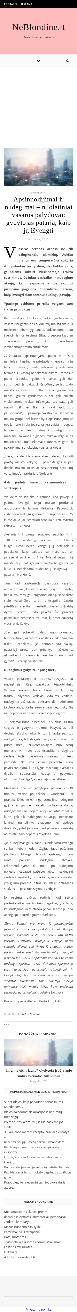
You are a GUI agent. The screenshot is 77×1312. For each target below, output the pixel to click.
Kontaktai (11, 4)
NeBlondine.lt (38, 27)
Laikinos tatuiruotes (18, 1247)
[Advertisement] (38, 103)
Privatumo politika (38, 1309)
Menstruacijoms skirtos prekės (25, 1212)
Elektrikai (10, 1252)
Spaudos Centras (28, 1014)
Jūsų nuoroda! (19, 1257)
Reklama (26, 4)
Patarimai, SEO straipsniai (22, 1232)
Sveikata (38, 192)
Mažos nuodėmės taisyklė (22, 1227)
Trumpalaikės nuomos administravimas (32, 1242)
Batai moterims (15, 1237)
